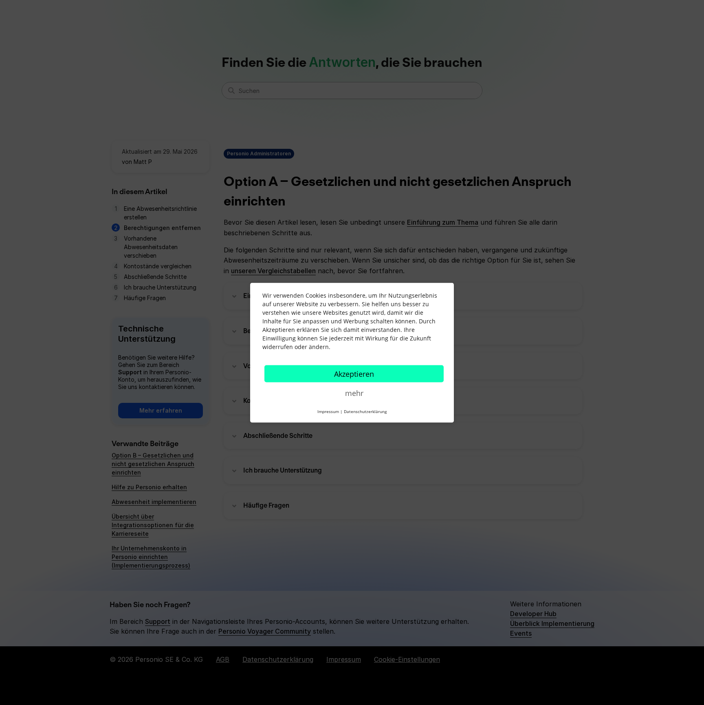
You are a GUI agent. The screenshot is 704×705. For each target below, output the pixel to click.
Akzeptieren (354, 373)
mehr (354, 393)
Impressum (328, 411)
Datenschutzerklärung (365, 411)
